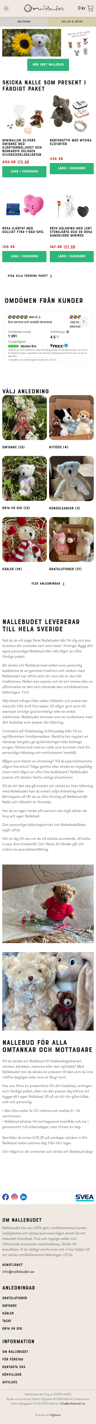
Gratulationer (14, 1298)
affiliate (9, 1382)
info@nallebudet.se (18, 1271)
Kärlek (8, 1313)
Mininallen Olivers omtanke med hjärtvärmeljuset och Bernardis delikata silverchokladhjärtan (22, 148)
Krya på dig (12, 1329)
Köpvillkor (11, 1375)
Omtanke (9, 1306)
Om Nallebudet (15, 1352)
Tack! (6, 1321)
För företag (12, 1359)
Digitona (55, 1415)
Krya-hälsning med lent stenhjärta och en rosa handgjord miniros (71, 232)
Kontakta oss (13, 1367)
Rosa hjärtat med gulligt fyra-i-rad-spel (23, 230)
